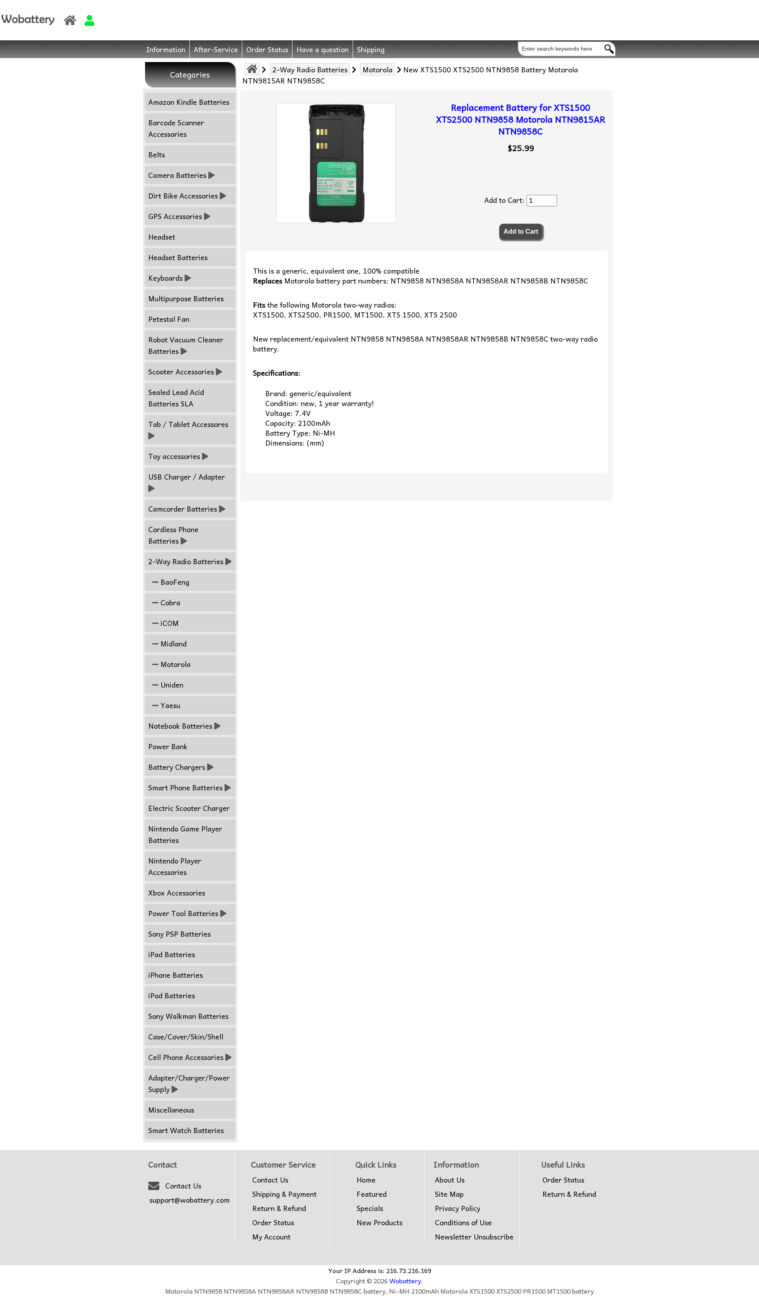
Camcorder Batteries (182, 508)
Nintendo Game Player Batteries (185, 834)
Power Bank (167, 746)
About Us (449, 1180)
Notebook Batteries (180, 725)
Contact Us (183, 1186)
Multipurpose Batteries (186, 298)
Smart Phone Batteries (185, 787)
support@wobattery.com (189, 1200)
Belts (156, 154)
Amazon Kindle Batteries (188, 102)
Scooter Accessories (181, 371)
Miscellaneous (171, 1109)
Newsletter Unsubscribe (474, 1237)
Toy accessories (174, 456)
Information (165, 49)
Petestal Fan (168, 319)
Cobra (169, 602)
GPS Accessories (175, 216)
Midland (173, 643)
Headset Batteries (178, 257)
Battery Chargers (176, 767)
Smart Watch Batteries (186, 1130)
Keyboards (165, 277)
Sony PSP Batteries (179, 933)
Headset (161, 236)
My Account (271, 1237)
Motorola (378, 69)
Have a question (322, 49)
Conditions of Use (463, 1222)
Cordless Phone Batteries (173, 534)
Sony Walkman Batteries (188, 1016)
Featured (372, 1194)
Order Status (267, 49)
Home (366, 1180)
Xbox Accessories (176, 892)
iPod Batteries (171, 995)
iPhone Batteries (175, 975)
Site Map (449, 1194)
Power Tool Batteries (183, 913)
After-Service (216, 49)
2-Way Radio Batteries (309, 69)
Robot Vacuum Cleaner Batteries (185, 345)
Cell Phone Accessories (185, 1057)
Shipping (371, 49)
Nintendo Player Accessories (174, 866)
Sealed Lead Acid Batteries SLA (176, 397)
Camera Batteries (177, 175)
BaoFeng (174, 582)
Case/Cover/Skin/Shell (185, 1036)
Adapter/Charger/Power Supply (189, 1083)
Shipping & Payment (284, 1194)
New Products (379, 1222)
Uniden (171, 684)
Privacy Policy (457, 1208)
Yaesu (169, 705)
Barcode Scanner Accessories (176, 128)
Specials (370, 1208)
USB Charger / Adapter (186, 476)
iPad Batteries (171, 954)
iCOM (169, 623)
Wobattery (405, 1280)
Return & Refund (279, 1208)
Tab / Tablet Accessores (188, 424)
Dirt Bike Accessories (183, 195)
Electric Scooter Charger (189, 808)
